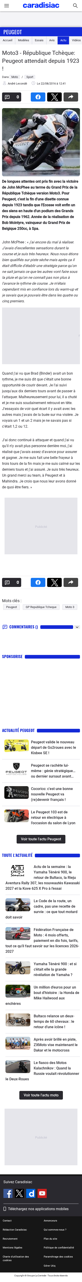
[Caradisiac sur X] (20, 1194)
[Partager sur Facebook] (39, 95)
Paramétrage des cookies (58, 1256)
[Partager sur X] (55, 95)
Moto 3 (69, 607)
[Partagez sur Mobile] (72, 95)
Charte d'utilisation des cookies (16, 1258)
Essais (39, 40)
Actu (63, 40)
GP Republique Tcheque (41, 607)
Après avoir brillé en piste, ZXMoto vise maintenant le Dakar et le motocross (56, 1044)
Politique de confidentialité (59, 1247)
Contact (7, 1220)
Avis (52, 40)
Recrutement (10, 1238)
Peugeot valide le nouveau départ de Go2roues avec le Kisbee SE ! (53, 747)
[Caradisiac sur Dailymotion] (31, 1194)
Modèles (23, 40)
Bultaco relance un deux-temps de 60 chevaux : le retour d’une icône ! (54, 1021)
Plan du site (50, 1238)
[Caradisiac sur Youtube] (42, 1194)
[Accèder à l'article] (16, 745)
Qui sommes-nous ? (55, 1229)
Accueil (7, 40)
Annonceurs (50, 1220)
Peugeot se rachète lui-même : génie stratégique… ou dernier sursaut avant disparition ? (53, 771)
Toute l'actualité (17, 855)
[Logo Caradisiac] (41, 9)
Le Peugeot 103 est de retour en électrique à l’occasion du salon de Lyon (53, 817)
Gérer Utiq (49, 1265)
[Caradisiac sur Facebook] (8, 1194)
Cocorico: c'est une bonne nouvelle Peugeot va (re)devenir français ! (52, 794)
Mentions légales (12, 1247)
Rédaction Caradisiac (15, 1229)
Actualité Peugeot (18, 730)
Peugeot (12, 32)
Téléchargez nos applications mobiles (38, 1209)
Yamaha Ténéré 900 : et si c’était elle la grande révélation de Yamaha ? (55, 969)
